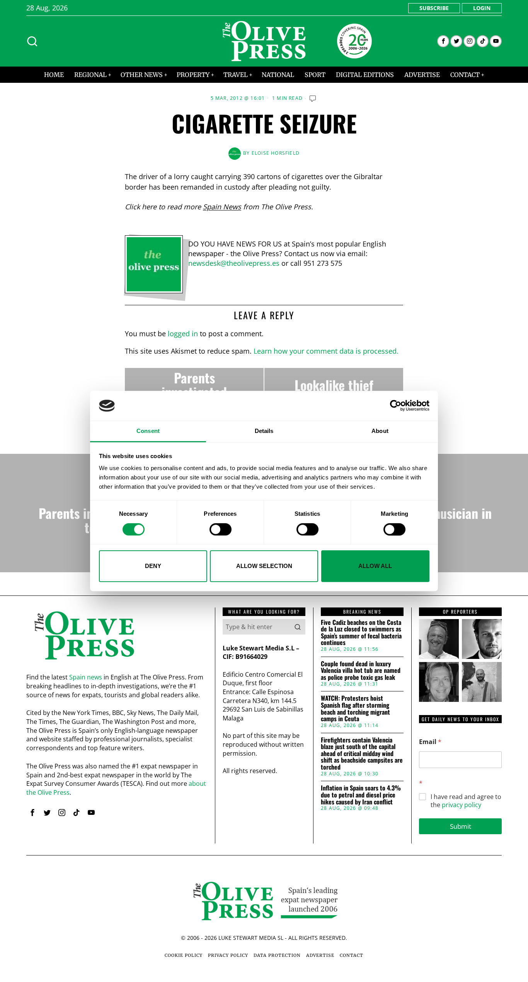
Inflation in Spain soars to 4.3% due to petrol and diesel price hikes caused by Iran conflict (361, 795)
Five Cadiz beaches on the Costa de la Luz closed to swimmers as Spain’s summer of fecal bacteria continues (361, 632)
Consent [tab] (148, 431)
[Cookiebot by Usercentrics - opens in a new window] (395, 406)
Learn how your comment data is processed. (326, 351)
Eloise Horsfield (276, 153)
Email (430, 742)
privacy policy (461, 805)
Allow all (375, 566)
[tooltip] (443, 41)
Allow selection (264, 566)
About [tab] (379, 431)
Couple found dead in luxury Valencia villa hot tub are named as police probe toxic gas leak (360, 670)
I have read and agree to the (466, 801)
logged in (183, 333)
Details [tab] (264, 431)
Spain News (222, 206)
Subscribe (434, 8)
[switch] (220, 529)
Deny (153, 566)
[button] (297, 627)
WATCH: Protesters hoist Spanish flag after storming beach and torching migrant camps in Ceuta (355, 708)
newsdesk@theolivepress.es (233, 263)
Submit (460, 826)
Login (482, 8)
